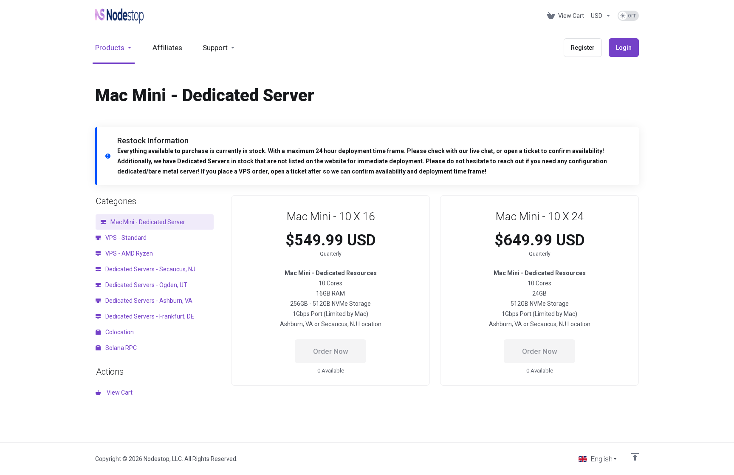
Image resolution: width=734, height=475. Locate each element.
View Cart (118, 392)
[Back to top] (635, 456)
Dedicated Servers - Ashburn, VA (148, 300)
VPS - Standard (125, 237)
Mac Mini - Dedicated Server (147, 222)
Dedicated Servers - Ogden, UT (145, 285)
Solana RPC (120, 347)
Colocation (119, 332)
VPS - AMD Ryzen (128, 253)
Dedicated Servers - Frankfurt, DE (149, 316)
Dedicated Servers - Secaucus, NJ (149, 269)
